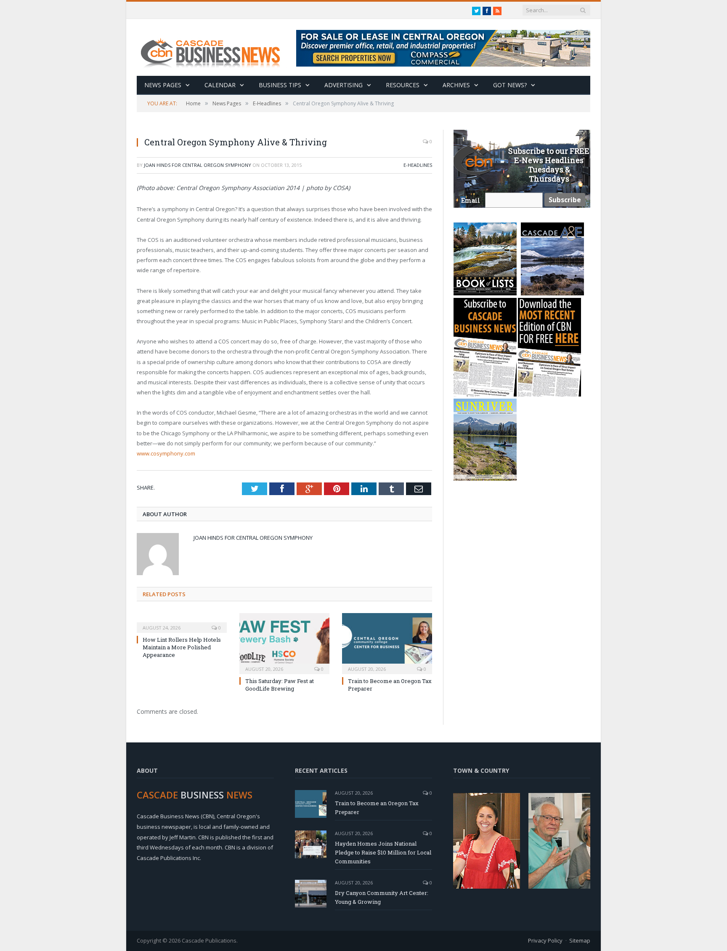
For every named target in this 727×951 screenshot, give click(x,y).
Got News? (510, 85)
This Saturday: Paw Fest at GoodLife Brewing (279, 684)
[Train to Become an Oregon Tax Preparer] (387, 642)
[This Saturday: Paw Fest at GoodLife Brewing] (284, 642)
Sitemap (579, 940)
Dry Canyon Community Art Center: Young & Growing (381, 897)
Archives (456, 85)
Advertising (343, 85)
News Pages (162, 85)
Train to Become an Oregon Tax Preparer (377, 807)
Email (470, 200)
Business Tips (280, 85)
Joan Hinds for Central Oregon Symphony (197, 165)
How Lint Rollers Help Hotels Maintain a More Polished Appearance (182, 647)
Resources (402, 85)
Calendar (220, 85)
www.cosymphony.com (166, 453)
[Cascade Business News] (215, 47)
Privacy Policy (545, 940)
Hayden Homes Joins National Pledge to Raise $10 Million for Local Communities (383, 852)
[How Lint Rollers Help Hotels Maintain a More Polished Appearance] (182, 622)
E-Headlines (417, 165)
